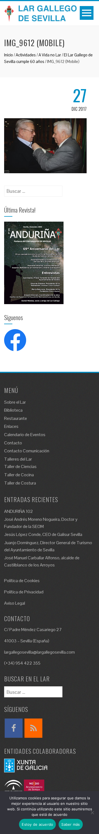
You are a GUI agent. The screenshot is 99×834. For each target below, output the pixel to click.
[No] (92, 812)
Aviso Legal (14, 603)
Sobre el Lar (15, 402)
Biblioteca (13, 410)
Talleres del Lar (18, 459)
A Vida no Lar (49, 54)
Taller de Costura (20, 483)
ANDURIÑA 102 (18, 511)
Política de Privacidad (23, 592)
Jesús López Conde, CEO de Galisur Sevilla (43, 534)
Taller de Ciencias (20, 466)
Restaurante (15, 418)
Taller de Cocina (19, 475)
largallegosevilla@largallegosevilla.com (39, 652)
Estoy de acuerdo (37, 824)
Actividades (26, 54)
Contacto (13, 443)
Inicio (8, 54)
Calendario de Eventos (24, 434)
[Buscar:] (33, 189)
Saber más (70, 824)
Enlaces (11, 426)
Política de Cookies (22, 580)
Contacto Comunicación (26, 451)
